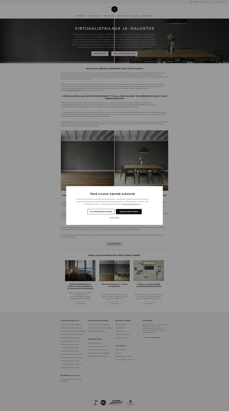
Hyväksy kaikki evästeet (129, 211)
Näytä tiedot (114, 217)
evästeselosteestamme (131, 204)
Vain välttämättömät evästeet (101, 211)
